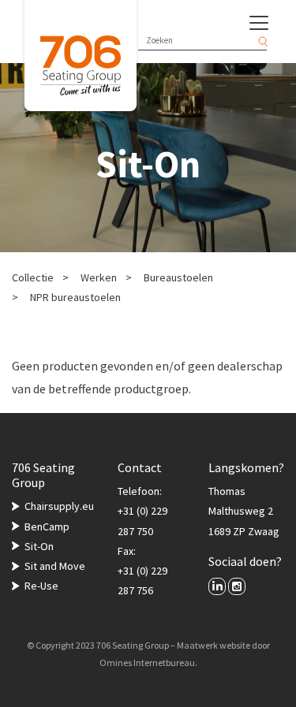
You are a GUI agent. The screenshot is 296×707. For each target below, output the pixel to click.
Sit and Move (54, 566)
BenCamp (46, 526)
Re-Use (41, 586)
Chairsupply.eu (59, 506)
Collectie (33, 277)
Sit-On (39, 546)
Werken (99, 277)
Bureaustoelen (178, 277)
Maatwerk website (213, 645)
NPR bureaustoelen (75, 297)
